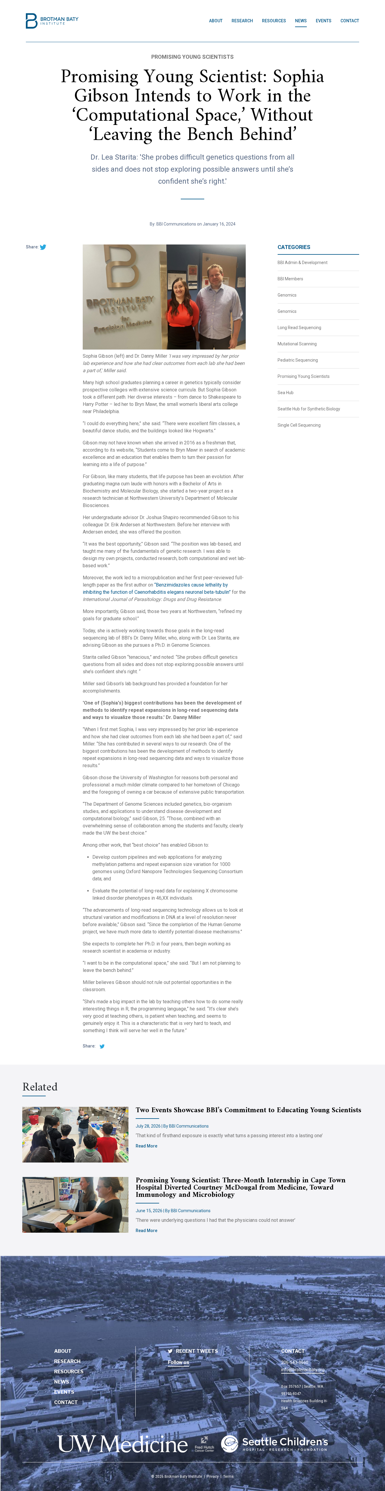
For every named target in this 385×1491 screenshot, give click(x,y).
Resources (274, 20)
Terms (228, 1476)
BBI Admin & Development (303, 262)
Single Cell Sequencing (299, 425)
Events (323, 20)
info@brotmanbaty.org (303, 1369)
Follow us (178, 1362)
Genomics (287, 295)
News (301, 20)
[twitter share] (43, 246)
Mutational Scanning (297, 343)
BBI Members (290, 278)
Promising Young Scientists (304, 376)
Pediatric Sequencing (298, 360)
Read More (146, 1146)
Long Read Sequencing (299, 327)
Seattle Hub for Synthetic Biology (309, 408)
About (216, 20)
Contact (349, 20)
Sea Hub (286, 392)
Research (242, 20)
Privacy (213, 1476)
